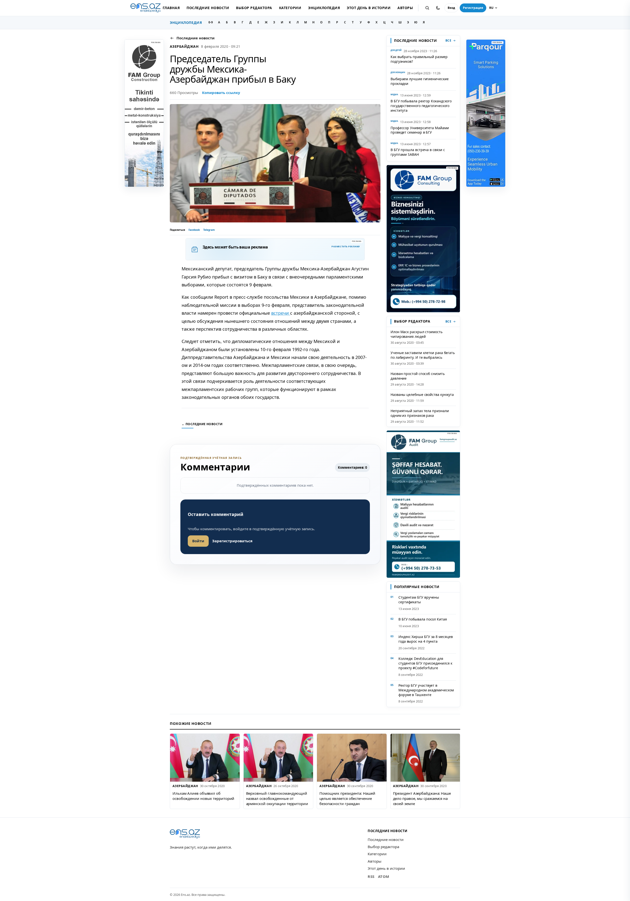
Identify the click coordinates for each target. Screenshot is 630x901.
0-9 (210, 22)
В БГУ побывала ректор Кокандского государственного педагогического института (421, 106)
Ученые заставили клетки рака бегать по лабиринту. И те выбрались (423, 355)
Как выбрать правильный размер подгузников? (419, 59)
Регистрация (473, 8)
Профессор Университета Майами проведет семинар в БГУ (420, 130)
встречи (280, 313)
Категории (290, 7)
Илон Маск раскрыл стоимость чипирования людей (416, 334)
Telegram (209, 230)
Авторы (405, 7)
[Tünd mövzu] (438, 8)
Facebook (194, 230)
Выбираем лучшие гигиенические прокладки (420, 81)
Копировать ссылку (221, 92)
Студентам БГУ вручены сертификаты (418, 599)
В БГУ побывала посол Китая (422, 619)
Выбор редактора (254, 7)
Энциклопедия (324, 7)
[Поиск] (427, 8)
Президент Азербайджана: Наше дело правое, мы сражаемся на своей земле (422, 798)
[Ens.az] (145, 8)
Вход (451, 8)
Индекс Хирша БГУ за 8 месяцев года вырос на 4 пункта (425, 639)
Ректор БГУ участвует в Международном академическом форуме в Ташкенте (426, 690)
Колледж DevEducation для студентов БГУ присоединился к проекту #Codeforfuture (425, 663)
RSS (371, 876)
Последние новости (208, 7)
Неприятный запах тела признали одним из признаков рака (420, 413)
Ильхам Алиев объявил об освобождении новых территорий (203, 796)
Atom (383, 876)
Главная (171, 7)
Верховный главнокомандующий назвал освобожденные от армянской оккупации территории (277, 798)
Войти (198, 540)
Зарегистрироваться (232, 540)
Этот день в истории (369, 7)
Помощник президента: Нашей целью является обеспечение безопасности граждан (347, 798)
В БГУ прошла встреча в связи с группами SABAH (418, 152)
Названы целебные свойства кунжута (422, 394)
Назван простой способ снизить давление (418, 376)
